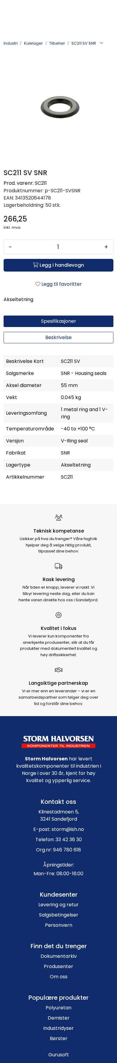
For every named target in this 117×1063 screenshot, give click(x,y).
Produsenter (58, 966)
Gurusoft (58, 1054)
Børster (59, 1038)
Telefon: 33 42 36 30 (58, 839)
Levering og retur (58, 904)
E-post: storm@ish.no (58, 829)
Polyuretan (58, 1007)
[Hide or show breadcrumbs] (101, 43)
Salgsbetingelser (58, 914)
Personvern (58, 925)
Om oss (59, 976)
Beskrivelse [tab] (58, 337)
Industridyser (58, 1028)
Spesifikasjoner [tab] (58, 321)
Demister (59, 1017)
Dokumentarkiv (58, 956)
